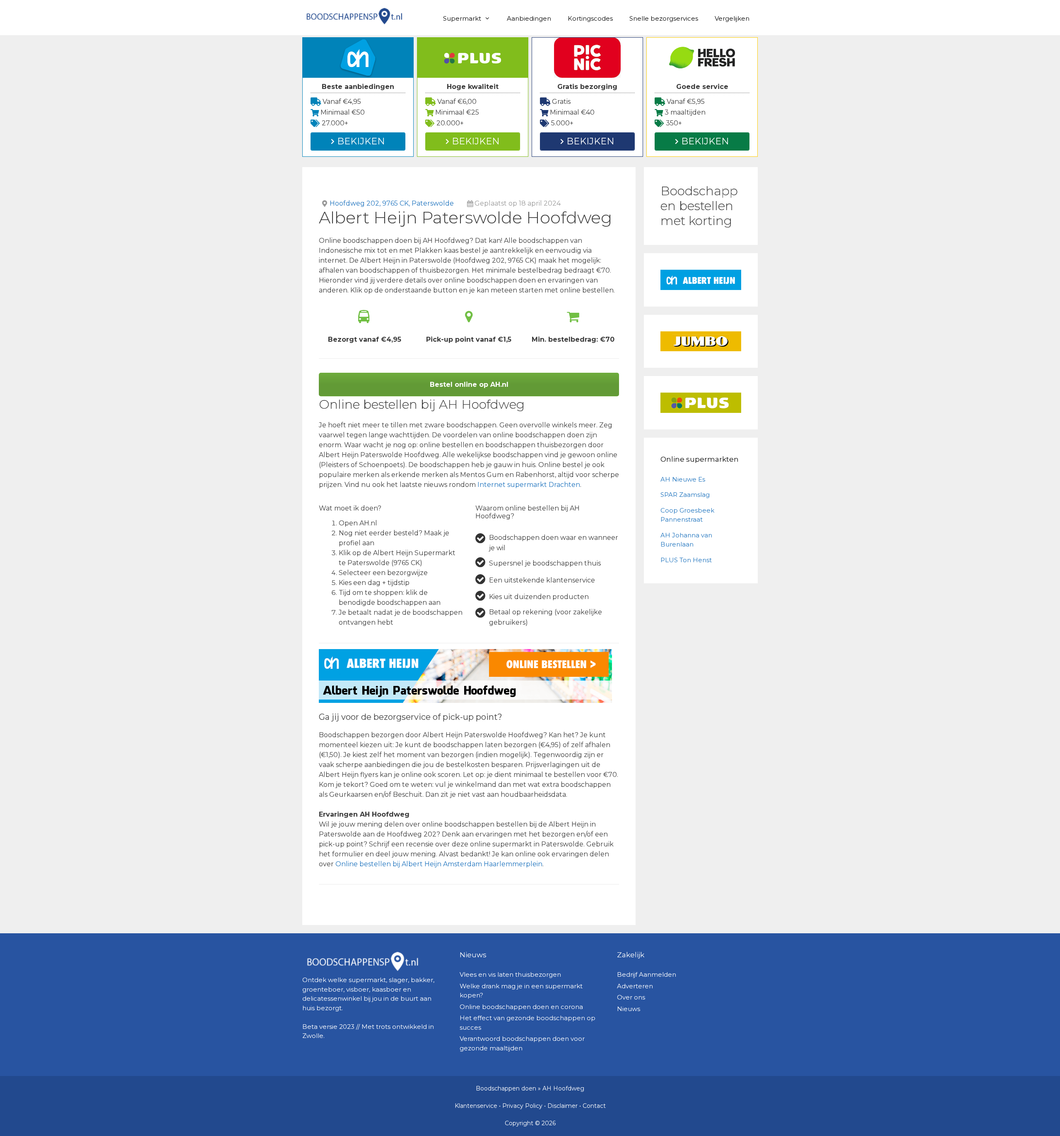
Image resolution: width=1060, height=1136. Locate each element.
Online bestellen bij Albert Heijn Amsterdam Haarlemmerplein (438, 864)
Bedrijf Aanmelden (646, 974)
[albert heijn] (700, 280)
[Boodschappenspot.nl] (354, 15)
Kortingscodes (590, 18)
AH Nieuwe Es (682, 479)
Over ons (631, 997)
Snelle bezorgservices (663, 18)
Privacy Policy (522, 1106)
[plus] (700, 403)
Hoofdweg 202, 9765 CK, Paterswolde (392, 203)
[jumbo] (700, 341)
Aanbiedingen (529, 18)
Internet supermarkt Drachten (528, 485)
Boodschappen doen (506, 1088)
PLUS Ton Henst (686, 560)
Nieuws (628, 1009)
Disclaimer (562, 1106)
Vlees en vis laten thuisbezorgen (510, 974)
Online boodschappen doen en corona (521, 1007)
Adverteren (635, 986)
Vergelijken (732, 18)
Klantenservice (476, 1106)
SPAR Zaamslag (685, 494)
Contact (594, 1106)
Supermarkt (462, 18)
